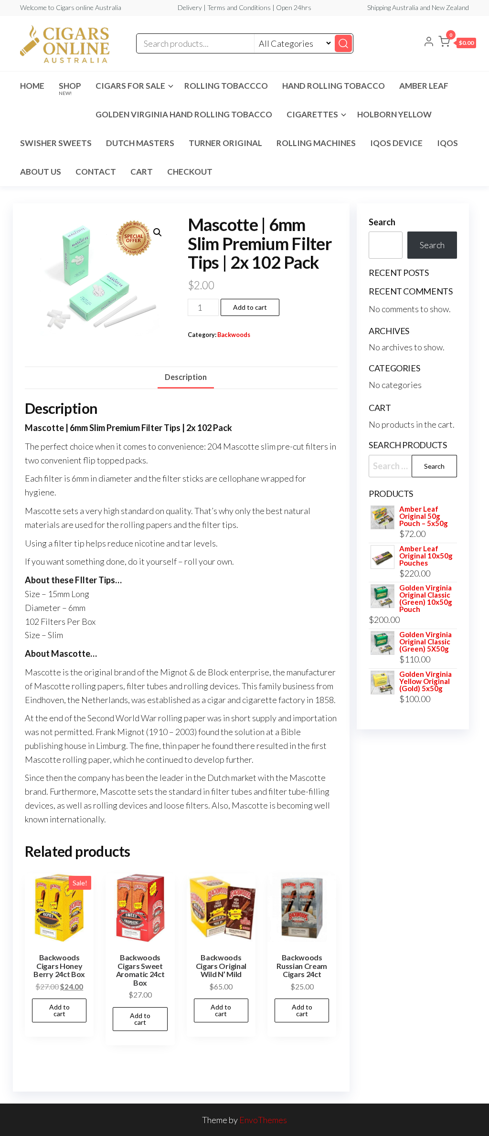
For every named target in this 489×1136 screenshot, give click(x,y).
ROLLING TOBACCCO (226, 86)
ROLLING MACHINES (316, 143)
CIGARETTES (312, 114)
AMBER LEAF (423, 86)
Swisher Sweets (56, 143)
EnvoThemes (263, 1120)
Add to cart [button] (59, 1010)
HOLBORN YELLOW (394, 114)
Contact (95, 172)
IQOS (447, 143)
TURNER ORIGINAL (225, 143)
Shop (70, 88)
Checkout (190, 172)
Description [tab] (186, 376)
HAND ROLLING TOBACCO (333, 86)
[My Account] (429, 42)
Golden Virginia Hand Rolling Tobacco (184, 114)
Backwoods (233, 334)
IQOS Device (396, 143)
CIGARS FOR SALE (130, 86)
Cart (141, 172)
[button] (457, 43)
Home (32, 86)
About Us (40, 172)
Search (382, 222)
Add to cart (250, 307)
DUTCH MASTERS (140, 143)
